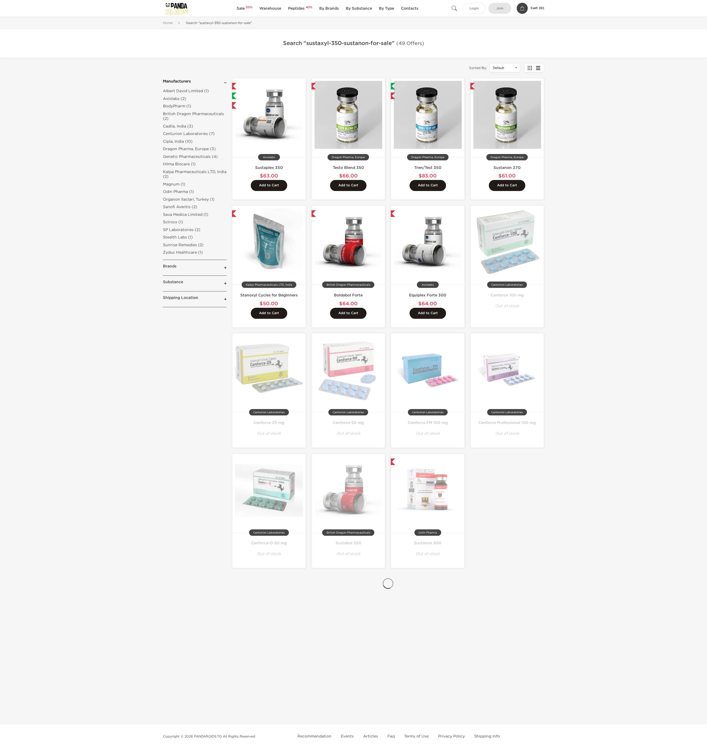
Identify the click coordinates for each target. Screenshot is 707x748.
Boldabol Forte (348, 295)
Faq (391, 736)
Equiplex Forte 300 (427, 295)
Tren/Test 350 (427, 167)
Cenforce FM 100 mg (428, 422)
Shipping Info (487, 736)
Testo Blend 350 (348, 167)
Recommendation (314, 736)
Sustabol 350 (348, 543)
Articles (370, 736)
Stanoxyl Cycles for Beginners (269, 295)
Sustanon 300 (427, 543)
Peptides (300, 8)
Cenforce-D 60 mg (269, 543)
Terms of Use (416, 736)
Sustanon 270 (507, 167)
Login (474, 8)
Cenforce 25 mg (269, 422)
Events (347, 736)
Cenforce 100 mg (507, 295)
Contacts (409, 8)
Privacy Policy (451, 736)
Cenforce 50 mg (348, 422)
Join (499, 8)
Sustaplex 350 (269, 167)
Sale (244, 8)
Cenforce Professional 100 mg (507, 422)
